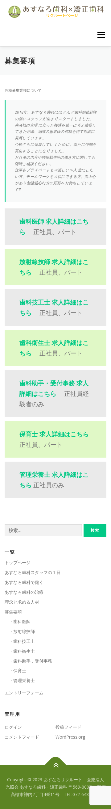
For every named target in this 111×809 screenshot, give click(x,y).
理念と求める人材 (22, 602)
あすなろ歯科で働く (24, 582)
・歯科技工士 (20, 641)
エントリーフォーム (24, 693)
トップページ (18, 562)
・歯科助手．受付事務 (28, 661)
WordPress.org (70, 737)
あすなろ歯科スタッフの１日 (33, 572)
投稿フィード (68, 727)
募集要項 (13, 612)
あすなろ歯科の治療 (24, 592)
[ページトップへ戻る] (56, 765)
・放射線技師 (20, 631)
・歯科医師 (18, 621)
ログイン (13, 727)
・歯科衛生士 (20, 651)
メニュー (101, 34)
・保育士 (15, 670)
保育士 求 (54, 434)
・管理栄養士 (20, 680)
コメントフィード (22, 737)
